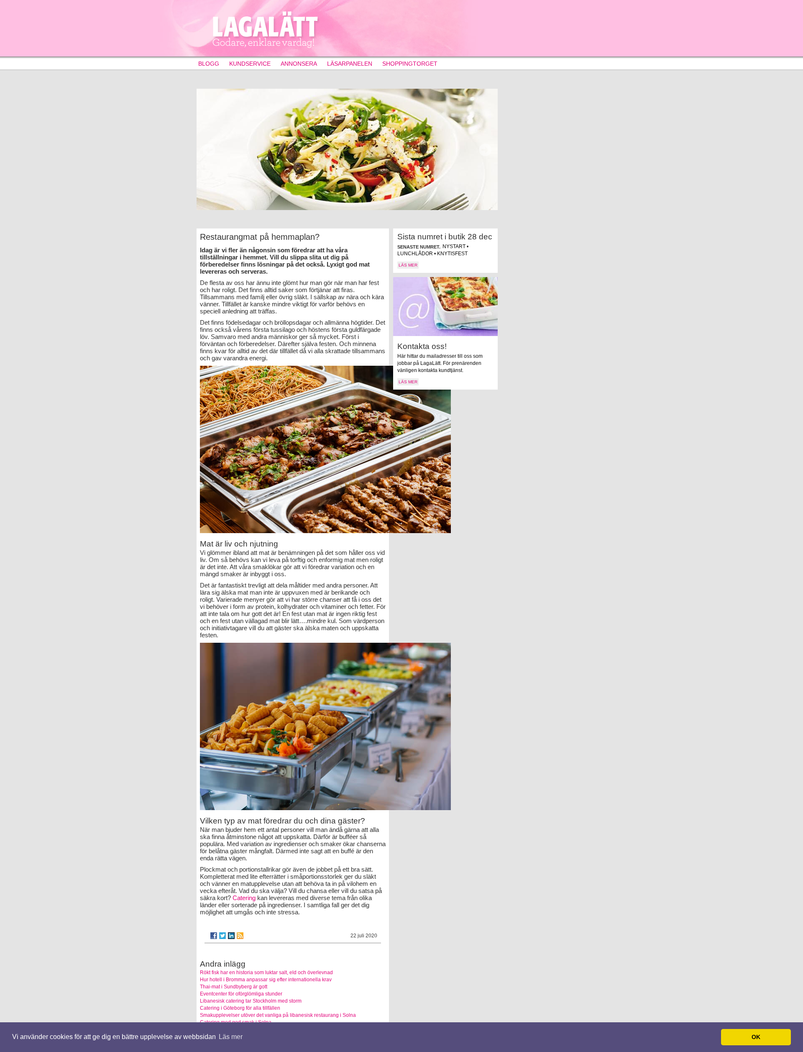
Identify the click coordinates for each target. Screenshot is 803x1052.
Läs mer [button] (231, 1036)
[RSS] (240, 935)
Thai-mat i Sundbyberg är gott (233, 987)
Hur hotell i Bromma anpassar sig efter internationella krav (266, 980)
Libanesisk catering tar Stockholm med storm (251, 1001)
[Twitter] (222, 935)
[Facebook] (213, 935)
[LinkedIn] (231, 935)
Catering (244, 897)
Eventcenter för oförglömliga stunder (241, 994)
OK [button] (756, 1037)
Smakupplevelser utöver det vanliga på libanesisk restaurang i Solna (278, 1015)
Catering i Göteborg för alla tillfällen (240, 1008)
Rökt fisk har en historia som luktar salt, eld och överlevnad (266, 972)
